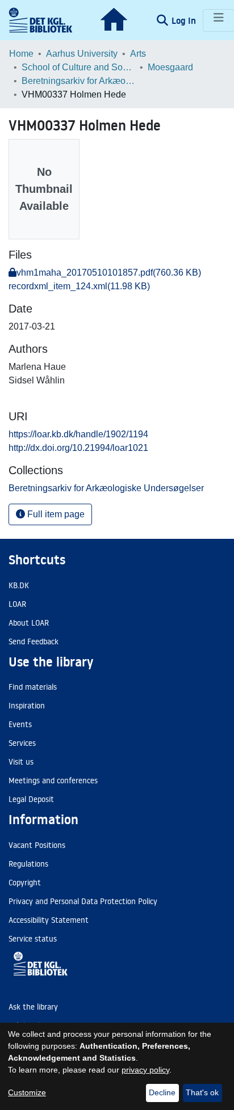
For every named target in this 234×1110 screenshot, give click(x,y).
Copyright (25, 882)
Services (22, 743)
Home (21, 53)
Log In (185, 20)
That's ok (202, 1092)
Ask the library (33, 1007)
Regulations (28, 864)
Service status (33, 939)
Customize (27, 1092)
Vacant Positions (37, 845)
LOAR (17, 604)
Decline (162, 1092)
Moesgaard (170, 67)
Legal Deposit (31, 799)
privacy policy (145, 1069)
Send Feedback (33, 641)
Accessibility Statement (49, 920)
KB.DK (19, 585)
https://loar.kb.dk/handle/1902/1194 (78, 434)
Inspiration (27, 705)
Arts (138, 53)
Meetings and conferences (53, 780)
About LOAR (29, 623)
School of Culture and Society (78, 67)
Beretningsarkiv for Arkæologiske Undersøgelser (78, 81)
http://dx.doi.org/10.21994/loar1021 (78, 448)
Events (20, 724)
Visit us (21, 762)
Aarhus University (82, 53)
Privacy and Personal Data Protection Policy (83, 901)
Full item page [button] (55, 514)
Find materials (33, 687)
